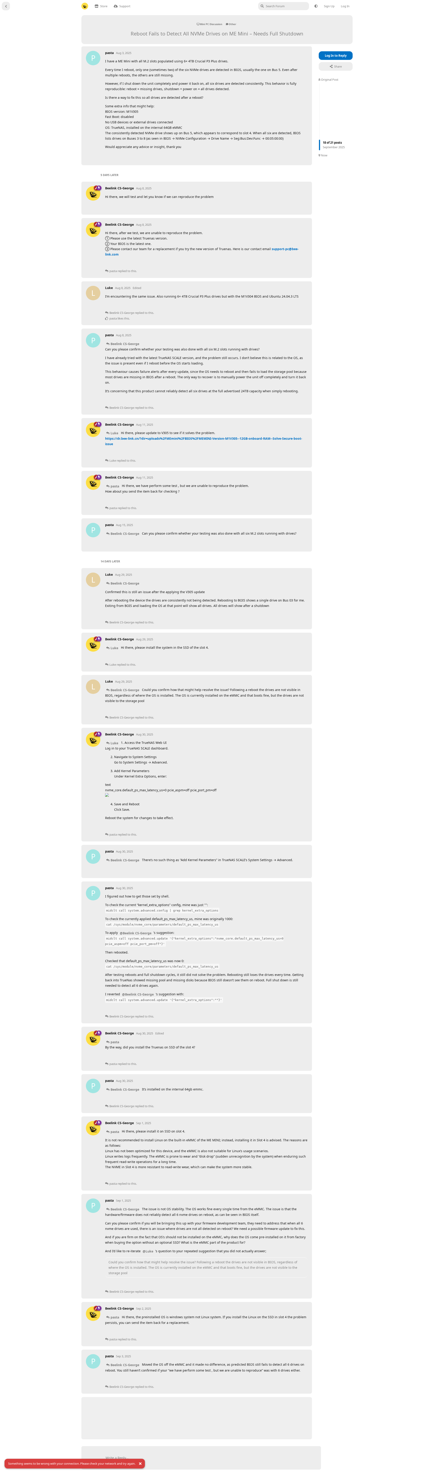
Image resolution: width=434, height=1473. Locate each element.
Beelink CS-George (125, 344)
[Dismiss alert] (140, 1463)
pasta (115, 486)
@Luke (148, 1251)
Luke (114, 433)
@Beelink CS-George (135, 933)
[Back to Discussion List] (6, 6)
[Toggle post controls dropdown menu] (303, 156)
